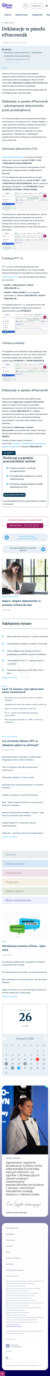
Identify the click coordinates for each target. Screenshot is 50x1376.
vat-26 (30, 1298)
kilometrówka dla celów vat (27, 1300)
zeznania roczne (21, 1283)
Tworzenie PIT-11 (10, 277)
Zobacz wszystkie (9, 677)
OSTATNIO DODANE (9, 737)
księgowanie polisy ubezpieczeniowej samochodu (22, 1320)
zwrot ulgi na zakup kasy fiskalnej (16, 1317)
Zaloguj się (37, 6)
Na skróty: (7, 49)
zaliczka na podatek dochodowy (16, 1315)
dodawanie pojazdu (12, 1300)
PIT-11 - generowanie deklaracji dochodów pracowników (21, 714)
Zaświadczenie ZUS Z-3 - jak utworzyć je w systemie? (25, 662)
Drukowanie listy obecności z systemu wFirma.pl (27, 636)
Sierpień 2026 (25, 1038)
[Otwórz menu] (46, 5)
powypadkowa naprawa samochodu (32, 1281)
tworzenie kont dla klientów (14, 1295)
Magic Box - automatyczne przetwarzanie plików (22, 833)
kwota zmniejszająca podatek (15, 1310)
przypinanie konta (29, 1295)
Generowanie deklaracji (12, 157)
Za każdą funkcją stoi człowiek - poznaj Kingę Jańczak (24, 972)
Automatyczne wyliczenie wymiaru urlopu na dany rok (26, 704)
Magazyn (11, 882)
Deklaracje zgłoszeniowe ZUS (18, 59)
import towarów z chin (13, 1324)
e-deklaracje (31, 1283)
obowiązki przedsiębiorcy (35, 1317)
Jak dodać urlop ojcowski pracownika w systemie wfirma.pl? (23, 699)
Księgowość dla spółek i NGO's (33, 1331)
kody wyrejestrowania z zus (14, 1308)
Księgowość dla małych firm (15, 1331)
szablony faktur (11, 1283)
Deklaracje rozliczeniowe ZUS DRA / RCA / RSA (25, 672)
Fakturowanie (21, 15)
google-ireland (19, 1322)
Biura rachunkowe (18, 900)
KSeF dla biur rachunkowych (15, 1333)
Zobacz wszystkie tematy (14, 1326)
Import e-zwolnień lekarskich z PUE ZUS (20, 709)
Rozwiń (5, 68)
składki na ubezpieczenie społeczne (17, 1312)
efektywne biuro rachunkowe (34, 1303)
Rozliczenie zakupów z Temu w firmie (18, 777)
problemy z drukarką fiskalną (32, 1308)
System (7, 15)
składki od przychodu (31, 1322)
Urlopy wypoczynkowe (21, 1305)
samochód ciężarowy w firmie (15, 1303)
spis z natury (10, 1322)
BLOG (4, 942)
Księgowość (37, 15)
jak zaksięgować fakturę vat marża (17, 1298)
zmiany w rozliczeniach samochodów (17, 1288)
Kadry (4, 686)
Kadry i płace (14, 891)
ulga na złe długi (35, 1288)
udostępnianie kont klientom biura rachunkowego (22, 1293)
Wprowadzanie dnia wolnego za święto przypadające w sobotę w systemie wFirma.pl (26, 653)
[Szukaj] (25, 5)
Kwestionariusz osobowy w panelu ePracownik (27, 643)
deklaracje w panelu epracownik (15, 43)
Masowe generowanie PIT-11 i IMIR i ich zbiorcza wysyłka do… (23, 720)
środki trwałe (10, 1305)
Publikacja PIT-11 (13, 63)
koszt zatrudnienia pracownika (15, 1286)
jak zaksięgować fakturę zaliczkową (17, 1291)
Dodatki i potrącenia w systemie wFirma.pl (20, 795)
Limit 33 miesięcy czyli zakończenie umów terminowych (23, 690)
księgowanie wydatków (13, 1281)
